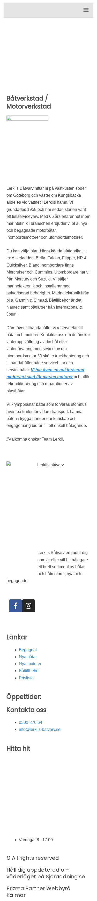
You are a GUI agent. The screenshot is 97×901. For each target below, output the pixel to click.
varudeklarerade (43, 580)
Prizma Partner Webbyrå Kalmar (38, 892)
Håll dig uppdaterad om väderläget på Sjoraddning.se (45, 873)
